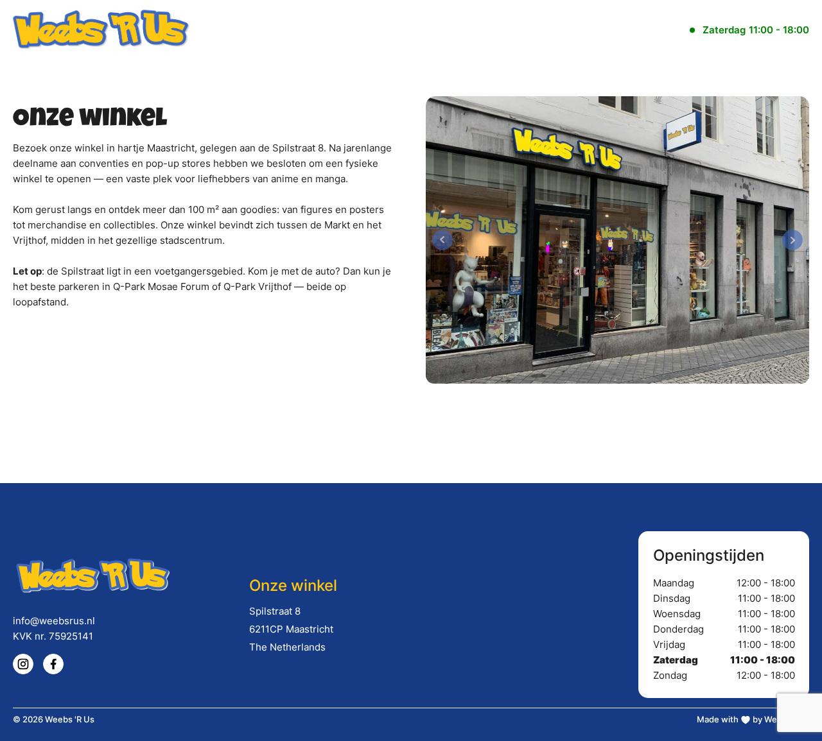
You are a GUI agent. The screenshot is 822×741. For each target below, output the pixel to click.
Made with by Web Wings (753, 719)
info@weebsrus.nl (54, 621)
